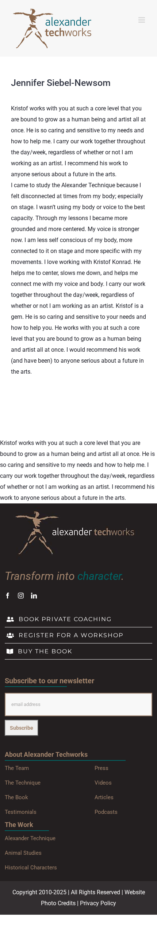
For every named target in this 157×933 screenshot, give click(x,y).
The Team (17, 768)
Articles (104, 797)
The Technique (23, 782)
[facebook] (8, 595)
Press (101, 768)
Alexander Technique (30, 838)
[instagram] (21, 595)
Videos (103, 782)
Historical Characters (31, 867)
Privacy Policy (98, 903)
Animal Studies (23, 853)
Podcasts (106, 812)
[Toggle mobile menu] (142, 20)
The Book (16, 797)
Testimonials (21, 812)
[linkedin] (34, 595)
